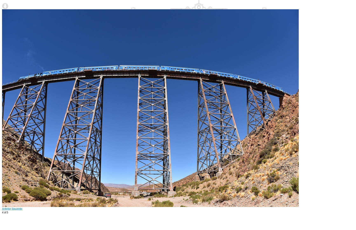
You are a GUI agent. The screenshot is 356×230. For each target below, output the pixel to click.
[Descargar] (5, 6)
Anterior (6, 208)
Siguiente (17, 208)
